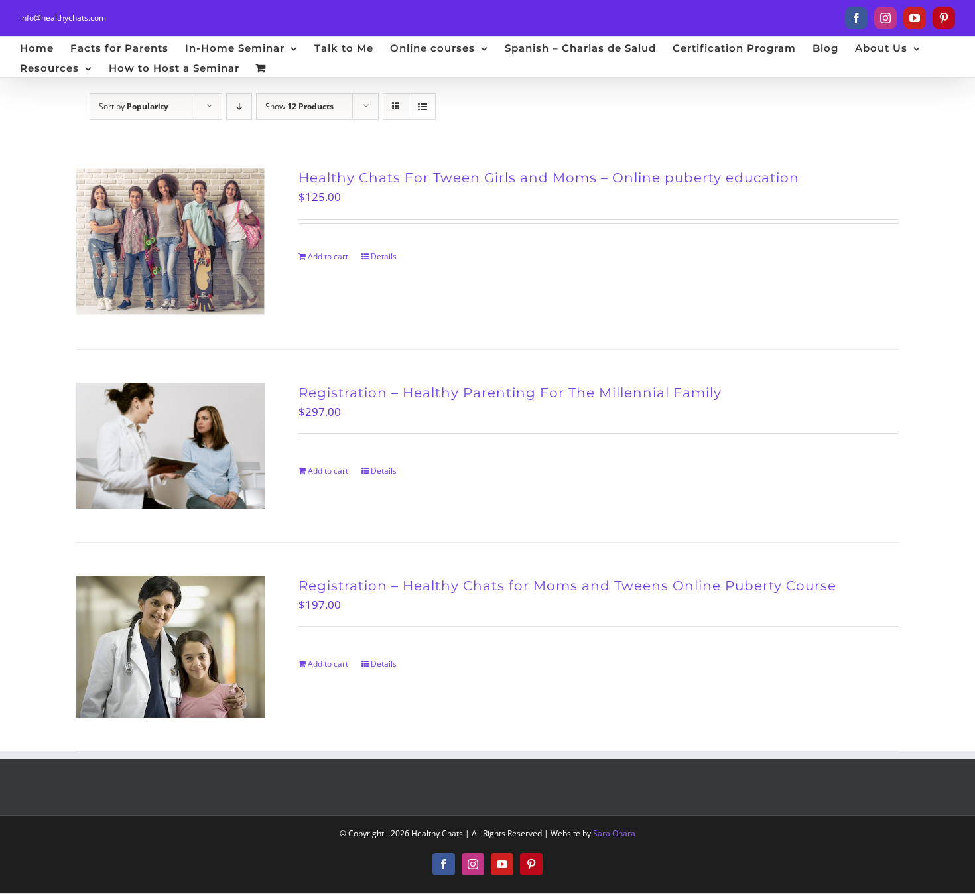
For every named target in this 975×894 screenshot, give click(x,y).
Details (384, 256)
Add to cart (328, 256)
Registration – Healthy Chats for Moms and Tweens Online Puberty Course (567, 586)
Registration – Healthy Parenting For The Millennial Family (510, 393)
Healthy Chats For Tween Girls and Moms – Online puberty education (548, 178)
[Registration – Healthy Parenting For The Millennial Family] (170, 446)
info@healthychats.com (63, 17)
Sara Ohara (614, 833)
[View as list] (422, 106)
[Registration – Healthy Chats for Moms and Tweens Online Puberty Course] (170, 647)
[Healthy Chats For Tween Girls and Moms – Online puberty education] (170, 242)
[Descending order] (239, 106)
